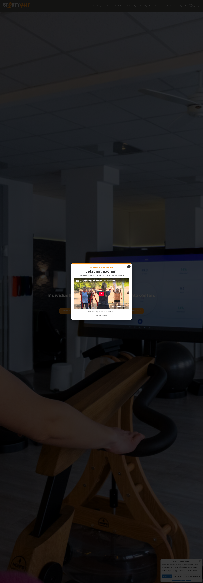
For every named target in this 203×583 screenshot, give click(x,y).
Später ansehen (101, 315)
